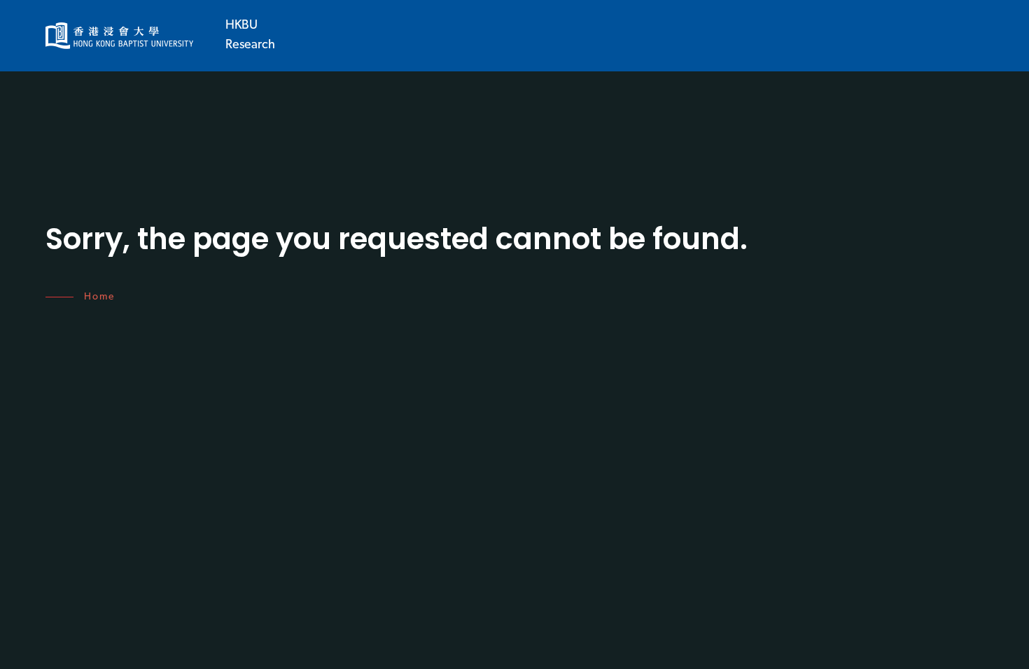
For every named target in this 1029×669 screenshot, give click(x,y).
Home (99, 297)
